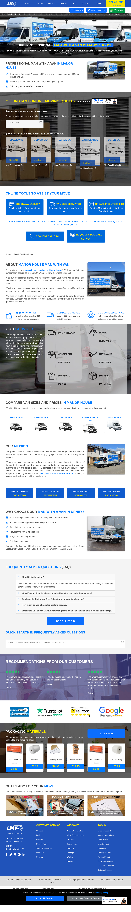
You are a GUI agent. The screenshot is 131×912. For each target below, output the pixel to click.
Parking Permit (104, 857)
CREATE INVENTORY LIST (107, 207)
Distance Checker (105, 870)
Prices (39, 3)
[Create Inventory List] (65, 805)
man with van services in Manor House (43, 270)
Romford (70, 861)
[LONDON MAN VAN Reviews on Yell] (81, 712)
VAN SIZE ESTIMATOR (65, 207)
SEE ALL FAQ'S (65, 621)
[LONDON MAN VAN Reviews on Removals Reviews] (19, 712)
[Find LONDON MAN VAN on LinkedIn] (24, 855)
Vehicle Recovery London (111, 880)
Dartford (70, 848)
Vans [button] (50, 3)
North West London (75, 831)
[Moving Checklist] (24, 805)
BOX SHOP (106, 733)
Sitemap (39, 857)
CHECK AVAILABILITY (24, 207)
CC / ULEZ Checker (106, 866)
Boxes (63, 3)
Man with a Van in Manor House (56, 473)
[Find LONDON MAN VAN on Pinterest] (19, 855)
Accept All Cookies (44, 898)
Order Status (103, 839)
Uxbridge (70, 853)
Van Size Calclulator (106, 835)
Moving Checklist (104, 853)
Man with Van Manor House (23, 254)
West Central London (75, 835)
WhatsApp (119, 10)
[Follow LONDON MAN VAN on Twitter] (10, 855)
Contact (99, 3)
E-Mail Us (12, 846)
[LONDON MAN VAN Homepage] (11, 4)
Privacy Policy (102, 893)
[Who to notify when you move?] (106, 805)
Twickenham (72, 844)
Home (27, 3)
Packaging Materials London (81, 880)
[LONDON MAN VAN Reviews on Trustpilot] (50, 712)
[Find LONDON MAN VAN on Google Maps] (15, 855)
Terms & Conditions (44, 848)
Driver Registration (105, 861)
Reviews (85, 3)
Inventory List (103, 844)
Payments (102, 848)
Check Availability (105, 831)
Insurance (40, 853)
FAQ (38, 835)
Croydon (70, 839)
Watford (70, 857)
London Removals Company (19, 880)
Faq (73, 3)
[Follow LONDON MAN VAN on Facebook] (7, 855)
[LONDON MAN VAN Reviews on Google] (111, 712)
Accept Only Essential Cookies (86, 898)
